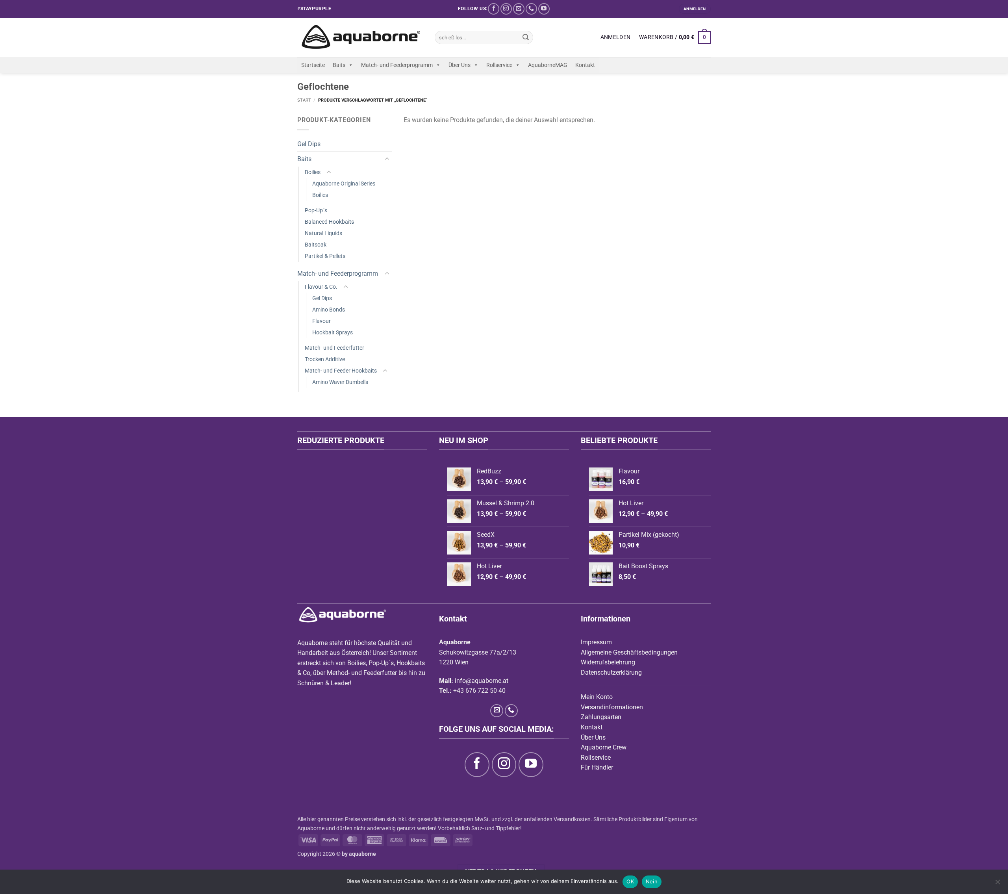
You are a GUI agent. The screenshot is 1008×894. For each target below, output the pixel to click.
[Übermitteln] (525, 37)
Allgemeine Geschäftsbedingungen (629, 652)
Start (304, 100)
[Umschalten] (387, 159)
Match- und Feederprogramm (397, 65)
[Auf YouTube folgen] (544, 9)
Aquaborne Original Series (343, 183)
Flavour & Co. (321, 287)
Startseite (313, 65)
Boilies (313, 172)
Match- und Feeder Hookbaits (341, 370)
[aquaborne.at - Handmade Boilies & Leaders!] (360, 37)
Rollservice (499, 65)
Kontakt (585, 65)
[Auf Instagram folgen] (506, 9)
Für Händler (597, 767)
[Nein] (997, 884)
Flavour (321, 321)
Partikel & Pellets (325, 256)
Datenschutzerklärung (611, 672)
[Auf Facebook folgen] (493, 9)
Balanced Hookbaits (329, 222)
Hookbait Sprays (332, 332)
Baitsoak (315, 244)
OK (630, 881)
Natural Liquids (323, 233)
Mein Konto (597, 697)
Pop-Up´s (316, 210)
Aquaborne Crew (603, 747)
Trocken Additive (325, 359)
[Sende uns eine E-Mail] (518, 9)
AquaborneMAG (547, 65)
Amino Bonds (328, 309)
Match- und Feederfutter (334, 348)
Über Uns (459, 65)
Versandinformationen (612, 707)
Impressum (596, 642)
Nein (652, 881)
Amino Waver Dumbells (340, 382)
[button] (615, 37)
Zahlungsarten (601, 717)
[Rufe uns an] (531, 9)
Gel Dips (309, 144)
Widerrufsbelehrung (608, 662)
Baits (339, 65)
